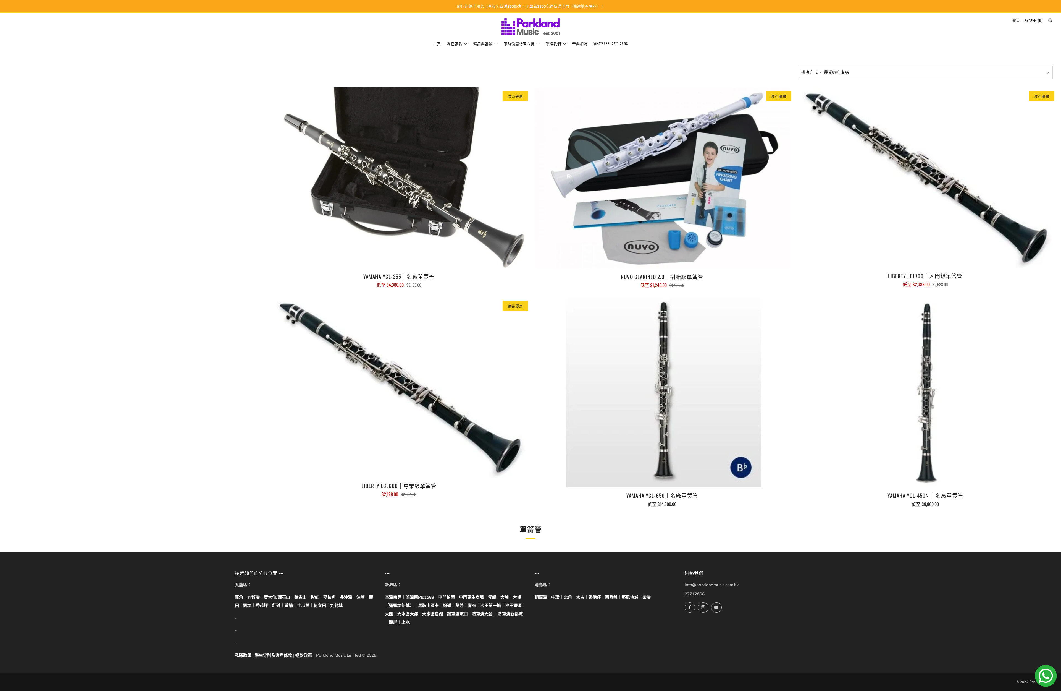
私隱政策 (243, 655)
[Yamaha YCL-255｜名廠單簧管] (399, 177)
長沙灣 (346, 597)
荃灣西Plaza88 (420, 597)
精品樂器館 (483, 43)
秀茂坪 (262, 605)
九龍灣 (253, 597)
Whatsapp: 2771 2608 (610, 43)
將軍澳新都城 (510, 613)
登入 (1016, 20)
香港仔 (595, 597)
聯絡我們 (553, 43)
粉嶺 (447, 605)
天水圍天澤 (407, 613)
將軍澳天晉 (483, 613)
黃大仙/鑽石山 (277, 597)
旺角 (239, 597)
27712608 (695, 593)
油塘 (360, 597)
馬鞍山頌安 (428, 605)
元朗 (492, 597)
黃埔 (289, 605)
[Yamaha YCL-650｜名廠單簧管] (662, 392)
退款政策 (303, 655)
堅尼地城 (630, 597)
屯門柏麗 (446, 597)
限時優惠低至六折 (519, 43)
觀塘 (247, 605)
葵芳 (459, 605)
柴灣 (646, 597)
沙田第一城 (490, 605)
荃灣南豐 (393, 597)
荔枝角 (329, 597)
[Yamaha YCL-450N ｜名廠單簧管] (925, 392)
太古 (580, 597)
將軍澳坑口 (457, 613)
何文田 (320, 605)
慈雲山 (300, 597)
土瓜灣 (303, 605)
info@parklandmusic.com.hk (712, 584)
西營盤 (611, 597)
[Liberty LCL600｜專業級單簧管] (399, 387)
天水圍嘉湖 (432, 613)
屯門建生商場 (471, 597)
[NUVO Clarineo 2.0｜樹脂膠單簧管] (662, 177)
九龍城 (336, 605)
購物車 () (1033, 20)
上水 (405, 622)
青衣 (472, 605)
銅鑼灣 (541, 597)
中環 (555, 597)
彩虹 (315, 597)
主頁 (437, 43)
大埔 (504, 597)
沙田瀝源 (513, 605)
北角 (568, 597)
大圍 (389, 613)
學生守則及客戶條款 (273, 655)
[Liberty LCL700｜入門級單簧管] (925, 177)
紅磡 (276, 605)
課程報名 (454, 43)
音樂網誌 (580, 43)
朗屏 (393, 622)
